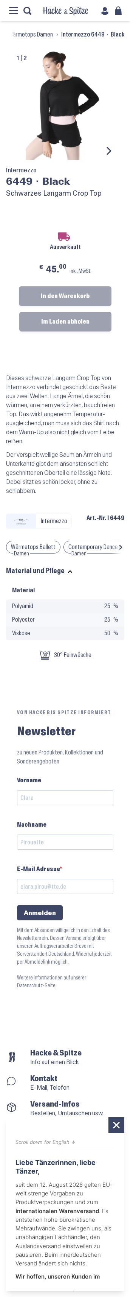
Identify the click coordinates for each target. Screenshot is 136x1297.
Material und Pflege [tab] (35, 571)
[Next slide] (108, 151)
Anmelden (40, 913)
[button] (120, 547)
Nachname (31, 824)
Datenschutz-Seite (36, 985)
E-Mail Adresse (38, 869)
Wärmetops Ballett (33, 547)
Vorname (29, 780)
